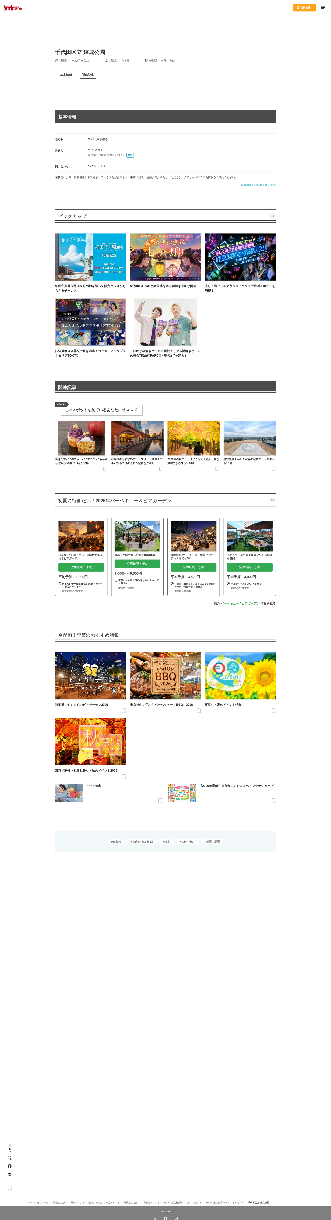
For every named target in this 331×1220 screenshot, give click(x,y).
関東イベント (78, 1202)
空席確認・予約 (81, 567)
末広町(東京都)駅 (142, 841)
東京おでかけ (95, 1202)
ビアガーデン (250, 603)
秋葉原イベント (152, 1202)
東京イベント (113, 1202)
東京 (167, 841)
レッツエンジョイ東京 (37, 1202)
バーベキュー (230, 603)
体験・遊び (188, 841)
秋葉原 (117, 841)
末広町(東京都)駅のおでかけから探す (183, 1202)
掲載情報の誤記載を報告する (258, 185)
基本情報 (67, 116)
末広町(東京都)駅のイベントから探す (225, 1202)
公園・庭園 (213, 841)
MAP (130, 155)
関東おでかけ (60, 1202)
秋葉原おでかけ (132, 1202)
